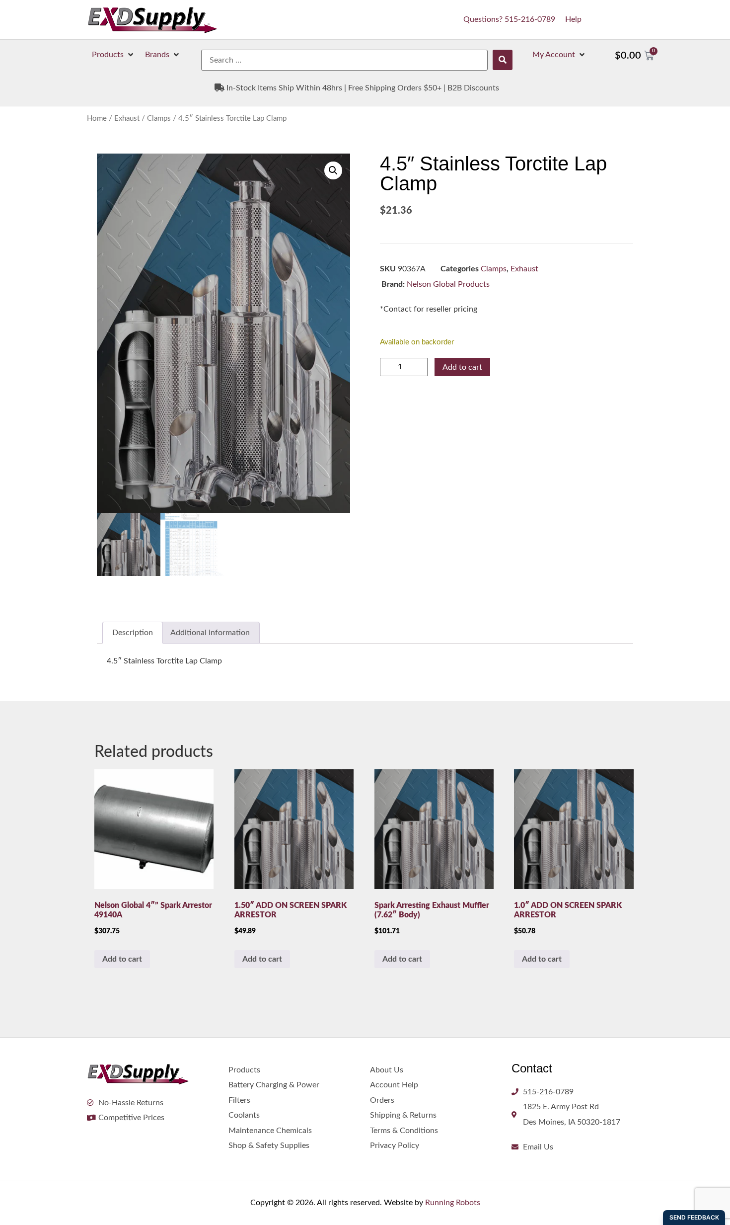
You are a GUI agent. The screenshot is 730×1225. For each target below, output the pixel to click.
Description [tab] (132, 633)
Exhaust (127, 118)
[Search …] (344, 60)
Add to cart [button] (122, 959)
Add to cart (462, 367)
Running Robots (452, 1203)
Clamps (159, 118)
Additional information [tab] (210, 633)
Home (97, 118)
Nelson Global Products (448, 284)
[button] (113, 55)
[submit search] (502, 60)
